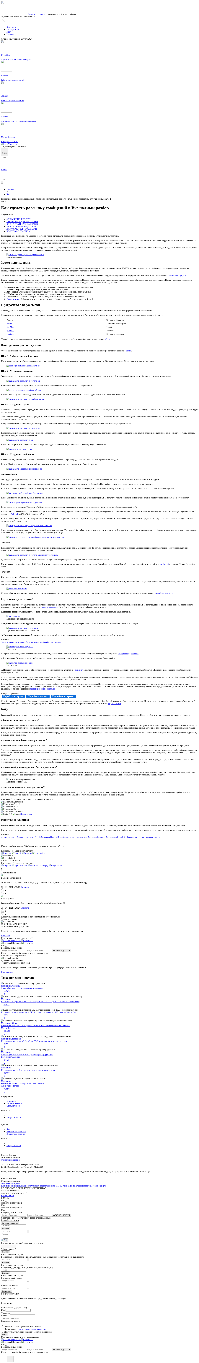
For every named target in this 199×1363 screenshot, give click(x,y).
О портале (11, 1101)
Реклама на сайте (14, 1103)
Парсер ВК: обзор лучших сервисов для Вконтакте (73, 837)
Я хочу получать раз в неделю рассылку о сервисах (28, 1332)
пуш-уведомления (49, 607)
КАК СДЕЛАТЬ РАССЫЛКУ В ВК (22, 224)
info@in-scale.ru (13, 1117)
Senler (9, 323)
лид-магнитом (114, 703)
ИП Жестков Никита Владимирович (72, 1186)
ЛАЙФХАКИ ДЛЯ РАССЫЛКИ (21, 229)
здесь (107, 339)
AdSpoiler (15, 514)
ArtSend (10, 330)
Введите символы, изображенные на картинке (22, 1243)
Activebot (164, 564)
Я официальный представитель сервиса (22, 1326)
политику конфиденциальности (31, 1329)
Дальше (5, 1229)
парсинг (78, 670)
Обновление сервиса (10, 1160)
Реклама (10, 34)
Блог (8, 32)
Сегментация (12, 299)
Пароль (4, 1315)
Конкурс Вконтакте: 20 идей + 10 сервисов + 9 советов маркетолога (128, 837)
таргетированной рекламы (42, 689)
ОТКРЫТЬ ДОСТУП (61, 951)
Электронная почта (10, 1223)
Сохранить (6, 1291)
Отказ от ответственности (43, 1186)
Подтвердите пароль (10, 1321)
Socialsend (11, 334)
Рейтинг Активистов (16, 1131)
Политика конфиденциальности (16, 1186)
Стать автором (13, 1106)
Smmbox (134, 654)
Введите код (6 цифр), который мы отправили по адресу (27, 1267)
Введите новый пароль (11, 1278)
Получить (5, 936)
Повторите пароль (9, 1285)
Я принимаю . (25, 1329)
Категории (11, 27)
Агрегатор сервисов (36, 14)
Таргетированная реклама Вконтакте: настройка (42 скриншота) (31, 642)
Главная (10, 189)
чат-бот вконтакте (164, 593)
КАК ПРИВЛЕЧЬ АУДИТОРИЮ (21, 226)
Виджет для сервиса (15, 1134)
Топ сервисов (12, 29)
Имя (3, 1310)
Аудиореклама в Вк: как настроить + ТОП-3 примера (25, 837)
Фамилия (5, 1313)
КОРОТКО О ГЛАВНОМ (18, 231)
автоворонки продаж (176, 275)
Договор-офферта (98, 1186)
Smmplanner (123, 654)
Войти (4, 1335)
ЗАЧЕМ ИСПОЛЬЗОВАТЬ (18, 219)
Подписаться (26, 814)
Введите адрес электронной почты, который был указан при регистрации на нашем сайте (42, 1257)
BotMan (10, 327)
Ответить (24, 887)
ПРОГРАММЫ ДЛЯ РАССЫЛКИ (22, 221)
